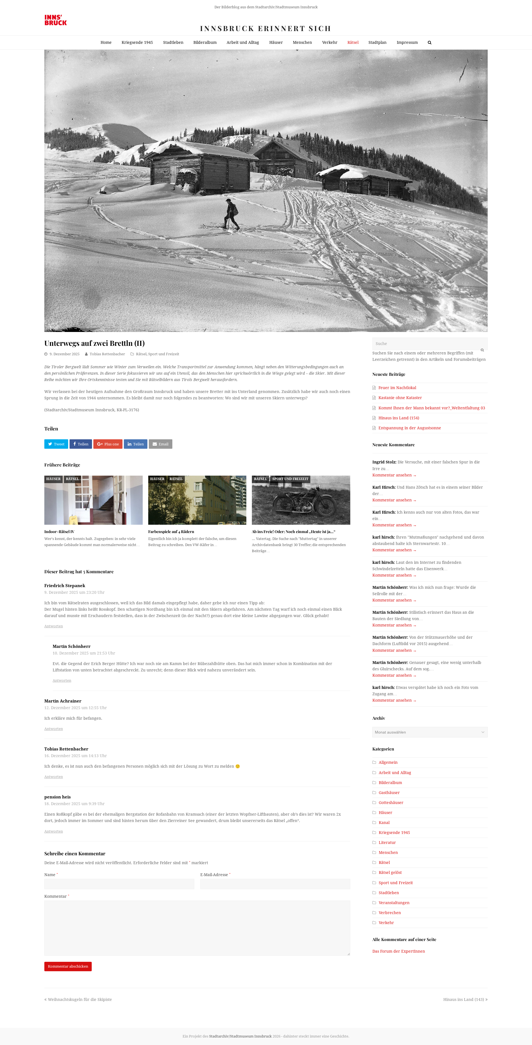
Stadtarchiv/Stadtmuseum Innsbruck (240, 1036)
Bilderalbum (390, 782)
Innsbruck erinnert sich (266, 28)
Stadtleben (389, 893)
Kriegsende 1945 (394, 832)
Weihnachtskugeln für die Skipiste (80, 999)
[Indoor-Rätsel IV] (93, 500)
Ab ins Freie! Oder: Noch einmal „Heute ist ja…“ (294, 531)
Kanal (384, 822)
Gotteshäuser (391, 802)
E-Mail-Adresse (215, 874)
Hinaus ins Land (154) (398, 418)
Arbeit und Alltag (395, 772)
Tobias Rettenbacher (107, 354)
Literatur (387, 842)
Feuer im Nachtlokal (397, 387)
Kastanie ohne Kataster (400, 397)
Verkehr (386, 922)
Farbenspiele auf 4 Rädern (171, 531)
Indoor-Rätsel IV (59, 531)
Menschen (388, 852)
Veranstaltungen (394, 903)
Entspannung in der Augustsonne (409, 428)
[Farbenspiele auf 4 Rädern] (197, 500)
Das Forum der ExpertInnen (398, 951)
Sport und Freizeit (163, 354)
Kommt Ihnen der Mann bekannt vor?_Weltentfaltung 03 (431, 408)
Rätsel (141, 354)
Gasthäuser (389, 792)
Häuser (53, 479)
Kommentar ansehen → (394, 475)
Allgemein (388, 762)
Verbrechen (390, 912)
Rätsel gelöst (390, 872)
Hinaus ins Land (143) (463, 999)
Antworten (53, 626)
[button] (56, 444)
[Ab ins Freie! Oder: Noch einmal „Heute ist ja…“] (301, 500)
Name (51, 874)
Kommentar (56, 896)
